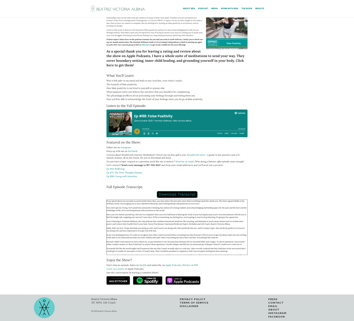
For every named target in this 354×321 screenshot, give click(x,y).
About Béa (189, 8)
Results (259, 8)
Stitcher (186, 265)
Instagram (126, 147)
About (273, 309)
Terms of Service (194, 302)
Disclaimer (189, 305)
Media (214, 8)
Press (273, 299)
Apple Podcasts (173, 265)
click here (146, 45)
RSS (196, 265)
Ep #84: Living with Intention (121, 176)
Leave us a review (115, 268)
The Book (246, 8)
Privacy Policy (193, 299)
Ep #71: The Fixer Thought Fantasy (124, 172)
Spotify (143, 265)
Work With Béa (229, 8)
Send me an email (184, 161)
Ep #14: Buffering (115, 168)
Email (273, 305)
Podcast (203, 8)
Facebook (133, 151)
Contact (276, 302)
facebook (276, 316)
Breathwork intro (196, 154)
